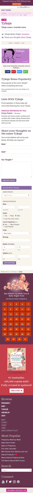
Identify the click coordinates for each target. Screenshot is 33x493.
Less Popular (9, 227)
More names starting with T (16, 490)
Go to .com (24, 7)
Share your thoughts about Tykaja (17, 37)
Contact (4, 422)
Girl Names (14, 271)
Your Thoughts (7, 159)
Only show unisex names (11, 219)
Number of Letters (8, 244)
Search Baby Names (9, 263)
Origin (5, 230)
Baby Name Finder (8, 442)
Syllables (7, 253)
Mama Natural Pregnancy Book (12, 457)
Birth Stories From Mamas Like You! (14, 451)
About (3, 420)
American (25, 34)
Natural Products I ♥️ (9, 454)
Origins (25, 15)
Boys (12, 216)
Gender (5, 213)
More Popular (14, 224)
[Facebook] (7, 482)
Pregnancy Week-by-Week (11, 439)
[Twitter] (10, 482)
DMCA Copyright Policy (9, 430)
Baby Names (6, 10)
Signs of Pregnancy (8, 445)
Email (3, 152)
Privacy (3, 425)
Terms (3, 428)
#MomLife (5, 412)
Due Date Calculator (8, 448)
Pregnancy (5, 403)
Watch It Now (16, 4)
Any (6, 216)
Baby (3, 406)
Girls (18, 216)
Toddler (4, 409)
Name (3, 144)
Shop (3, 415)
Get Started (3, 13)
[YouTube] (3, 482)
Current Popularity (10, 222)
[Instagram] (14, 482)
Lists (21, 15)
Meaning (5, 237)
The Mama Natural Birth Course (13, 460)
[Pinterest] (18, 482)
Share (11, 43)
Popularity (17, 43)
